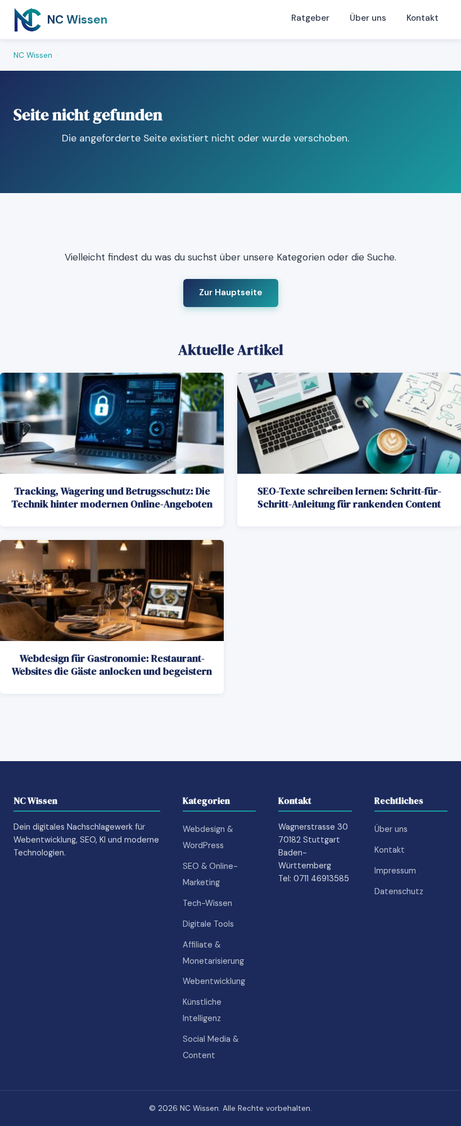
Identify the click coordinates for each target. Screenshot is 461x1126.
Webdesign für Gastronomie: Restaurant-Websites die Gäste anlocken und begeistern (112, 665)
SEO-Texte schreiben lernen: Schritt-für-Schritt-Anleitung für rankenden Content (349, 497)
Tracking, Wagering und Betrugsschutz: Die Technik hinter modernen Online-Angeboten (112, 497)
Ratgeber (310, 18)
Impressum (395, 871)
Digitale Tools (208, 924)
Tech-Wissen (207, 903)
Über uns (368, 18)
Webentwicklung (214, 981)
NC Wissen (32, 55)
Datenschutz (398, 891)
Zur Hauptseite (231, 292)
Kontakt (422, 18)
